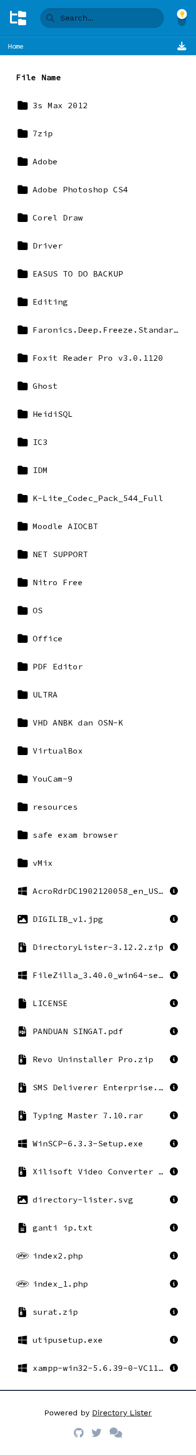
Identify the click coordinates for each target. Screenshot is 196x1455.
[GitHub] (78, 1433)
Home (16, 46)
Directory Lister (122, 1412)
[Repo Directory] (18, 18)
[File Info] (174, 891)
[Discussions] (116, 1433)
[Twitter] (96, 1433)
